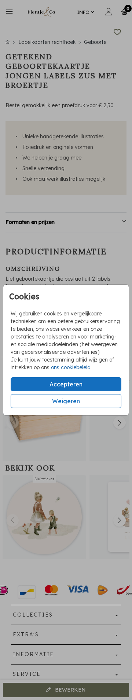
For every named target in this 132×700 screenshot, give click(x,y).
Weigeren (66, 401)
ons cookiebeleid (71, 367)
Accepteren (66, 384)
